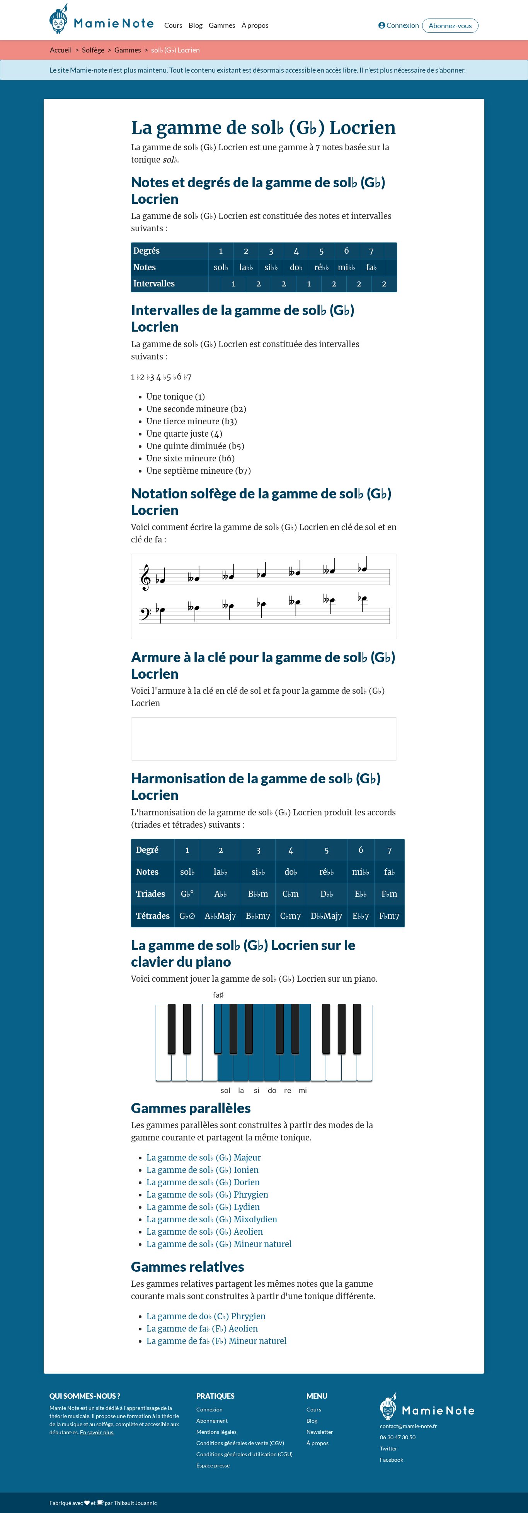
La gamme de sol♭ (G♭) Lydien (203, 1207)
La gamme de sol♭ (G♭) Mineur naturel (219, 1244)
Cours (173, 25)
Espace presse (213, 1465)
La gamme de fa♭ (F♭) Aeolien (202, 1328)
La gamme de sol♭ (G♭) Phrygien (207, 1195)
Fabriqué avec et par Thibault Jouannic (103, 1502)
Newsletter (320, 1431)
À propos (255, 25)
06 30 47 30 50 (398, 1437)
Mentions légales (216, 1431)
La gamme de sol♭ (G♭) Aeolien (204, 1232)
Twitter (388, 1448)
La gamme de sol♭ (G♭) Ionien (202, 1170)
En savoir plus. (97, 1432)
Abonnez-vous (450, 25)
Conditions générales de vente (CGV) (240, 1443)
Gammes (222, 25)
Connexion (403, 25)
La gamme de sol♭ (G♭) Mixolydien (211, 1219)
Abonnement (212, 1420)
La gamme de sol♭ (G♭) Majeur (203, 1157)
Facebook (391, 1459)
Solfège (93, 50)
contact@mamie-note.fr (408, 1426)
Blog (196, 25)
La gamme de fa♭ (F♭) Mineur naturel (216, 1341)
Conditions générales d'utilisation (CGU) (244, 1454)
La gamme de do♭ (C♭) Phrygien (206, 1316)
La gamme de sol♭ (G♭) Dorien (203, 1182)
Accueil (61, 50)
